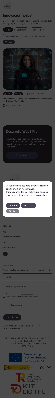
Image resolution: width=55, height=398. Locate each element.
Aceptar (13, 205)
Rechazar (29, 205)
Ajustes (13, 211)
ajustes (43, 194)
